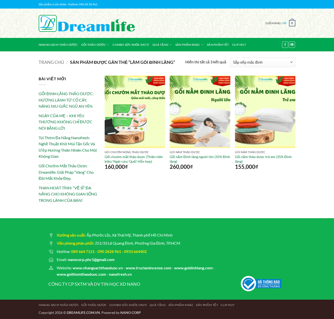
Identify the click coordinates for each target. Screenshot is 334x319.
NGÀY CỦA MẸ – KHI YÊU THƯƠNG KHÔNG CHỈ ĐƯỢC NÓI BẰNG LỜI (65, 121)
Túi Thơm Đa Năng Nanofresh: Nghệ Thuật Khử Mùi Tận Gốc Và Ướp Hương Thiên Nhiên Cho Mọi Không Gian (68, 147)
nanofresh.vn (120, 274)
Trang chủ (51, 62)
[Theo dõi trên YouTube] (292, 44)
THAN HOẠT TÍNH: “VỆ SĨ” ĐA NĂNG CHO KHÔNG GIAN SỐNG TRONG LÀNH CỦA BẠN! (68, 194)
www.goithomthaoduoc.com (81, 274)
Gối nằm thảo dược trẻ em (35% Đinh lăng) (263, 159)
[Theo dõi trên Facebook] (285, 44)
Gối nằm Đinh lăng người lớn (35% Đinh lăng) (200, 159)
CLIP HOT (239, 44)
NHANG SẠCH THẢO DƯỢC (58, 44)
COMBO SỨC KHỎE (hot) (130, 44)
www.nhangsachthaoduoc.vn (98, 267)
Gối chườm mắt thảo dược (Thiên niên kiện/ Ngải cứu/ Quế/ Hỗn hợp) (134, 159)
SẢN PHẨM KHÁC (187, 44)
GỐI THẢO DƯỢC (93, 44)
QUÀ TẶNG (160, 44)
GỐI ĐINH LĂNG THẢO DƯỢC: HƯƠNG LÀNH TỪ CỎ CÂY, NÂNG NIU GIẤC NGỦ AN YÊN (66, 99)
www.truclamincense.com (148, 267)
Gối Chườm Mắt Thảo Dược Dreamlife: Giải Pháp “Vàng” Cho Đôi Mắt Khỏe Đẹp (66, 172)
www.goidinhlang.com (193, 267)
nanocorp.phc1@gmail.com (91, 259)
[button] (280, 23)
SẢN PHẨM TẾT (218, 44)
